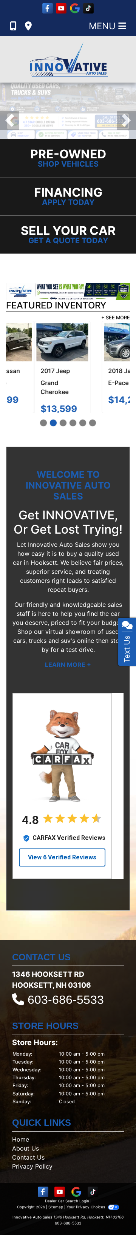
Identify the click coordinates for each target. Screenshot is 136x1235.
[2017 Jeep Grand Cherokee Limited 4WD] (34, 342)
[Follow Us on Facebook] (47, 8)
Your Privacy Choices (86, 1216)
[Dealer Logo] (68, 59)
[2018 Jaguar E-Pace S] (102, 342)
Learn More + (68, 673)
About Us (25, 1157)
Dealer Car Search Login (67, 1210)
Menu (103, 26)
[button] (9, 120)
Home (20, 1148)
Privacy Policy (32, 1175)
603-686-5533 (66, 1008)
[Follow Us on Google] (75, 8)
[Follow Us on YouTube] (61, 8)
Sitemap (55, 1216)
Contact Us (28, 1166)
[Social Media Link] (88, 8)
